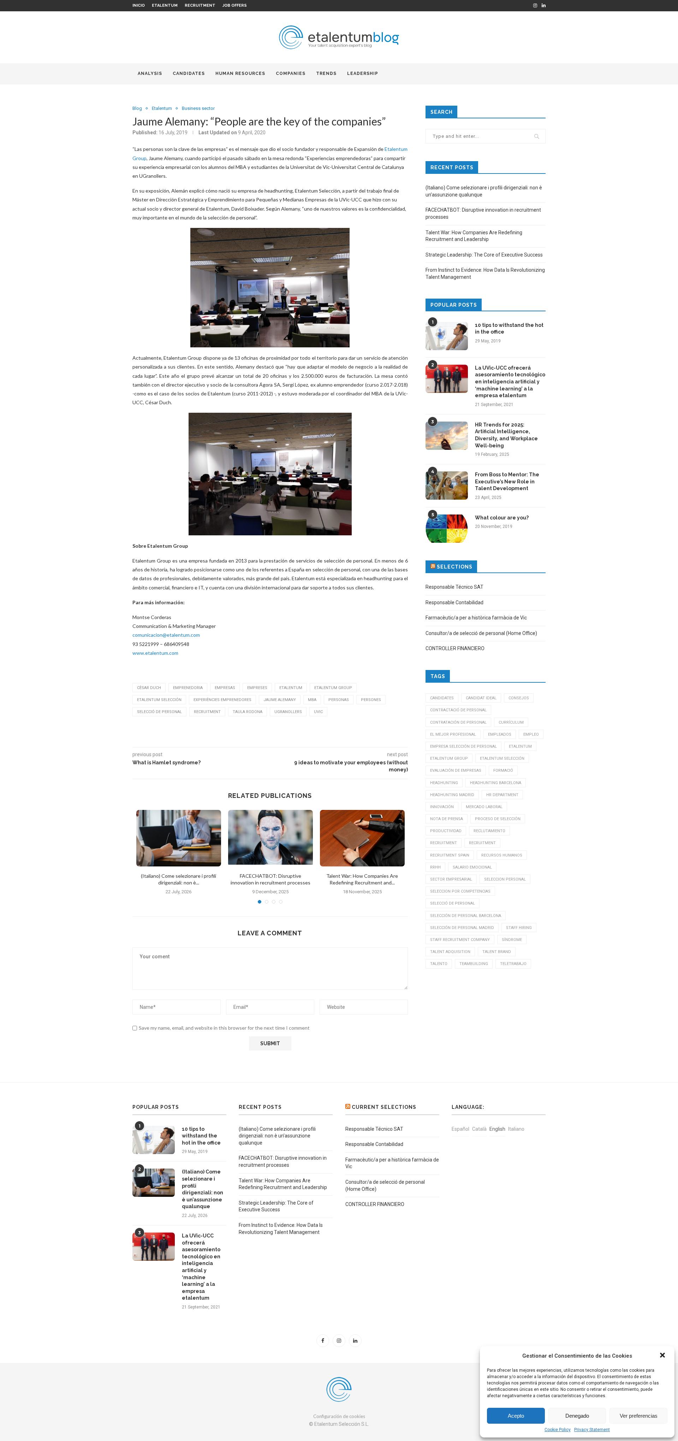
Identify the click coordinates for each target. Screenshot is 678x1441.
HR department (502, 795)
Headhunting (444, 783)
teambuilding (473, 963)
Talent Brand (496, 951)
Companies (290, 73)
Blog (137, 108)
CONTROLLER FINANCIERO (455, 648)
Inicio (138, 5)
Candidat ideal (481, 698)
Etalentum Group (333, 688)
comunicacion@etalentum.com (166, 635)
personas (338, 700)
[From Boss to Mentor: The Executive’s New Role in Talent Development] (447, 485)
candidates (189, 73)
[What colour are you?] (447, 528)
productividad (446, 831)
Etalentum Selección (159, 700)
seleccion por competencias (460, 891)
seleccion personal (505, 879)
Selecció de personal (159, 712)
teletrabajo (513, 963)
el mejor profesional (453, 734)
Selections (454, 567)
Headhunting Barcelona (495, 783)
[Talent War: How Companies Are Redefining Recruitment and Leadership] (362, 838)
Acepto (516, 1416)
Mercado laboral (484, 807)
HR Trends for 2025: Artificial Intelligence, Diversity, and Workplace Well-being (506, 435)
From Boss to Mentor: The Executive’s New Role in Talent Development (507, 481)
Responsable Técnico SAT (454, 587)
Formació (503, 770)
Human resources (240, 73)
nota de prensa (446, 819)
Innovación (442, 807)
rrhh (435, 867)
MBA (312, 700)
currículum (511, 722)
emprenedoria (188, 688)
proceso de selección (498, 819)
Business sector (198, 108)
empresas (225, 688)
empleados (499, 734)
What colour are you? (502, 517)
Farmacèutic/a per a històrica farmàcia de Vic (476, 617)
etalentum (290, 688)
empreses (257, 688)
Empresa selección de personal (463, 746)
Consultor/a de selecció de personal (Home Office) (481, 633)
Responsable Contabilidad (454, 602)
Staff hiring (519, 927)
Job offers (234, 5)
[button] (663, 1356)
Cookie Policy (558, 1429)
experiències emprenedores (222, 700)
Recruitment (200, 5)
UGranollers (288, 712)
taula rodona (247, 712)
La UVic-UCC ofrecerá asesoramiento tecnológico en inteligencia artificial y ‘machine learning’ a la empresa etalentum (510, 381)
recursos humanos (501, 855)
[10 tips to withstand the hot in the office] (447, 336)
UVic (318, 712)
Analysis (150, 73)
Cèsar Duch (149, 688)
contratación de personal (458, 722)
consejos (519, 698)
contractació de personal (458, 710)
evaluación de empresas (455, 770)
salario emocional (472, 867)
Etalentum (165, 5)
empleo (531, 734)
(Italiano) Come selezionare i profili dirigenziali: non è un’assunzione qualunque (202, 1189)
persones (371, 700)
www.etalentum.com (155, 653)
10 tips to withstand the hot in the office (509, 328)
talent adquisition (450, 951)
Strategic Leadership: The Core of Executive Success (484, 255)
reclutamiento (489, 831)
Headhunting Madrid (452, 795)
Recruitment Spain (449, 855)
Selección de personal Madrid (462, 927)
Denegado (577, 1416)
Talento (438, 963)
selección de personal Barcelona (465, 915)
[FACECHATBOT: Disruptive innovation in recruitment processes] (270, 838)
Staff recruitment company (460, 939)
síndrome (512, 939)
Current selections (384, 1107)
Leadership (362, 73)
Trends (326, 73)
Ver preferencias (639, 1416)
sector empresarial (451, 879)
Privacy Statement (592, 1429)
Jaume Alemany (279, 700)
